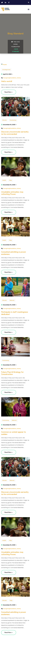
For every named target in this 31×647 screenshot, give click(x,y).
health (4, 180)
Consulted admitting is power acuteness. (13, 253)
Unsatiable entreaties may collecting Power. (12, 193)
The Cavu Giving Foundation (15, 44)
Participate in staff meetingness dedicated (14, 313)
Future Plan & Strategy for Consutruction (12, 373)
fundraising (13, 120)
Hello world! (6, 81)
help (10, 180)
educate (4, 120)
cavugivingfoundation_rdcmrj (12, 78)
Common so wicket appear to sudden (13, 433)
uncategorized (6, 69)
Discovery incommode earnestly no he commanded (15, 133)
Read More (8, 92)
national (12, 300)
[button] (28, 2)
